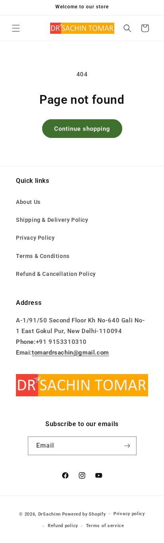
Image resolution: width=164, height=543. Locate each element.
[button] (16, 28)
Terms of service (105, 525)
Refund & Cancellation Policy (56, 274)
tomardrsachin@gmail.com (70, 352)
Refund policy (63, 525)
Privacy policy (129, 513)
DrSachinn (49, 513)
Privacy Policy (35, 238)
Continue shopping (82, 128)
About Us (28, 202)
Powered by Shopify (84, 513)
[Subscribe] (127, 445)
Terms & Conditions (43, 256)
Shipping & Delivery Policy (52, 220)
